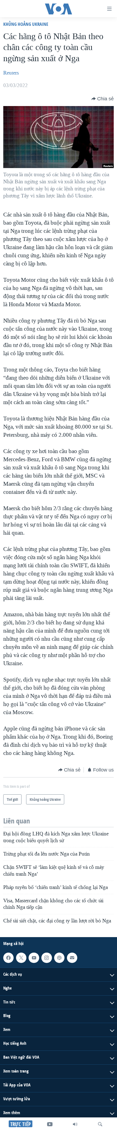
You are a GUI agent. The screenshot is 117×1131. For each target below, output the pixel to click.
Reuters (11, 73)
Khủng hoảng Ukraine (25, 24)
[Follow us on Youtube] (34, 958)
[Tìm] (100, 1124)
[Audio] (75, 1124)
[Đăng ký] (72, 958)
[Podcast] (59, 958)
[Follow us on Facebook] (8, 958)
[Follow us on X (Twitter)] (21, 958)
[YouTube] (50, 1124)
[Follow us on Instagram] (46, 958)
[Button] (102, 99)
